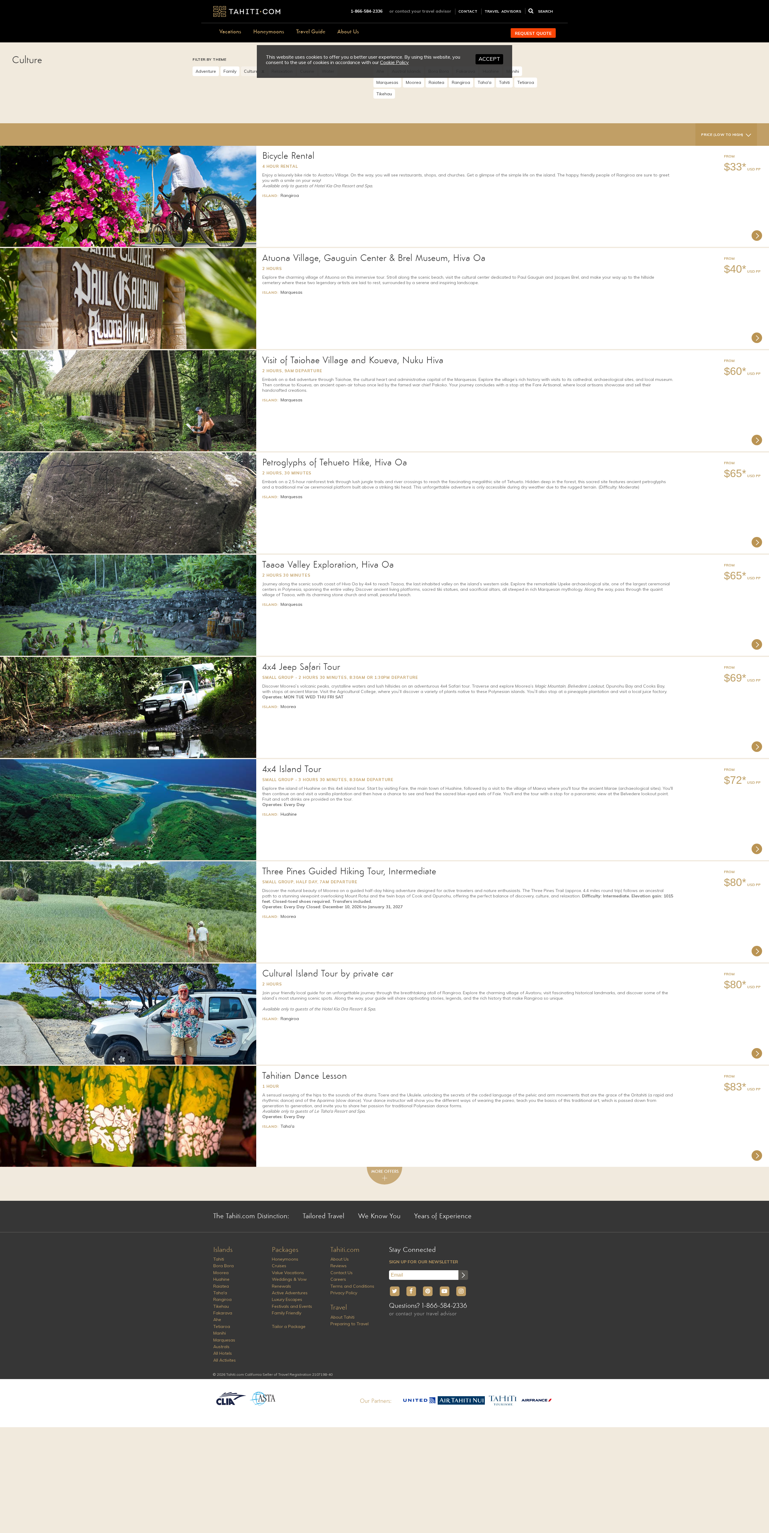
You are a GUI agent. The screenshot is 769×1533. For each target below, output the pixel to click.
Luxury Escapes (287, 1299)
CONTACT (467, 11)
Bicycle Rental (288, 156)
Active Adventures (290, 1292)
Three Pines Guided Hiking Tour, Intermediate (349, 872)
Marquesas (387, 82)
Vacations (230, 32)
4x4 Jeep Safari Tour (301, 667)
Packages (285, 1250)
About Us (348, 32)
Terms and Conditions (352, 1286)
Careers (338, 1279)
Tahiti (504, 82)
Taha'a (484, 82)
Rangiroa (461, 82)
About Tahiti (342, 1317)
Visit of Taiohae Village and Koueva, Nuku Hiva (352, 361)
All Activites (224, 1360)
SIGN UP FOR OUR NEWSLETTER (423, 1262)
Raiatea (436, 82)
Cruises (279, 1265)
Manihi (512, 71)
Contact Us (341, 1272)
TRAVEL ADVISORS (503, 11)
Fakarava (222, 1313)
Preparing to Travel (349, 1323)
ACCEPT (489, 58)
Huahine (221, 1279)
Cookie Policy (394, 62)
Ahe (217, 1319)
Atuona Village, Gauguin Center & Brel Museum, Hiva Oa (373, 258)
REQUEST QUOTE (533, 33)
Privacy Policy (343, 1292)
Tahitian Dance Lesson (304, 1076)
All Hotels (222, 1353)
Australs (221, 1346)
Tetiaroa (525, 82)
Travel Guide (310, 32)
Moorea (413, 82)
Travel (338, 1307)
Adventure (206, 71)
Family (229, 71)
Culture (251, 71)
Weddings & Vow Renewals (289, 1283)
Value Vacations (288, 1272)
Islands (223, 1250)
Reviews (338, 1265)
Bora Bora (223, 1265)
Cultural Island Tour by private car (327, 974)
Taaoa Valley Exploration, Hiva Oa (328, 565)
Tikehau (384, 94)
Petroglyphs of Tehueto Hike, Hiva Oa (334, 463)
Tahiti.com (345, 1250)
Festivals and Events (292, 1306)
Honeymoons (268, 32)
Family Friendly (286, 1313)
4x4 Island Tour (291, 769)
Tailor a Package (288, 1326)
